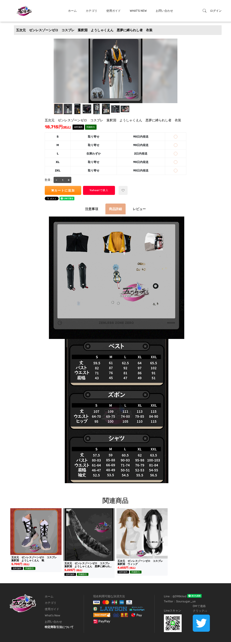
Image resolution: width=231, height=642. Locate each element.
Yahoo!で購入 (99, 190)
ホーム (72, 10)
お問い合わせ (164, 10)
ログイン (216, 10)
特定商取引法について (59, 627)
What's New (138, 10)
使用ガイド (113, 10)
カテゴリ (91, 10)
